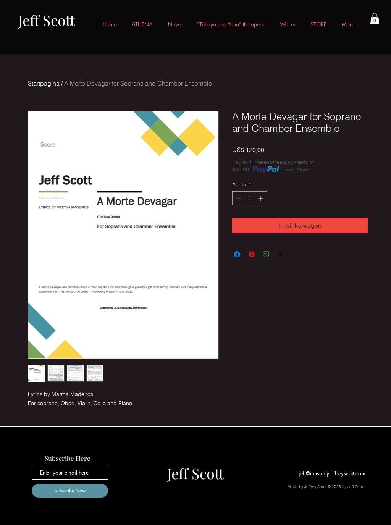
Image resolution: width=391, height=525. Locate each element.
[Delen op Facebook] (237, 254)
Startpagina (44, 83)
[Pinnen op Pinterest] (251, 254)
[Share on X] (280, 254)
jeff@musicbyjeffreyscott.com (332, 473)
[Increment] (261, 198)
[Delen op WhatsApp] (266, 254)
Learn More (295, 169)
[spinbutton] (250, 198)
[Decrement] (238, 198)
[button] (375, 18)
